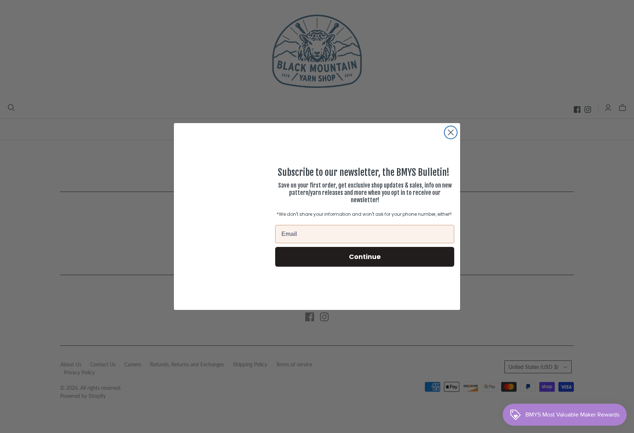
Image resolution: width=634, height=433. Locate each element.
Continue (365, 256)
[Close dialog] (450, 132)
